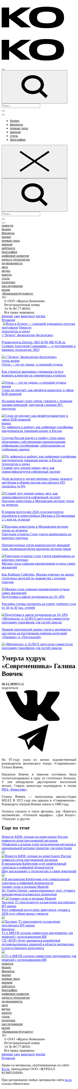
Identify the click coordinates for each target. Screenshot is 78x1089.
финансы (16, 124)
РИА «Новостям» (14, 789)
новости (7, 225)
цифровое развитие (15, 255)
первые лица (19, 128)
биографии (18, 139)
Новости (25, 327)
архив (6, 289)
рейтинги (8, 248)
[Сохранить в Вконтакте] (33, 720)
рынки (6, 237)
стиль (14, 136)
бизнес (15, 120)
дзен (17, 316)
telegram (7, 316)
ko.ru (68, 1080)
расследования (12, 286)
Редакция (8, 320)
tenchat (40, 316)
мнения (15, 132)
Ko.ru (5, 1069)
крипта (7, 274)
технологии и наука (16, 331)
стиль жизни (11, 360)
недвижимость (12, 263)
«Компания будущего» (17, 293)
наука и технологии (16, 259)
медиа (6, 271)
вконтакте (28, 316)
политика (8, 282)
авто (5, 267)
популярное (10, 327)
